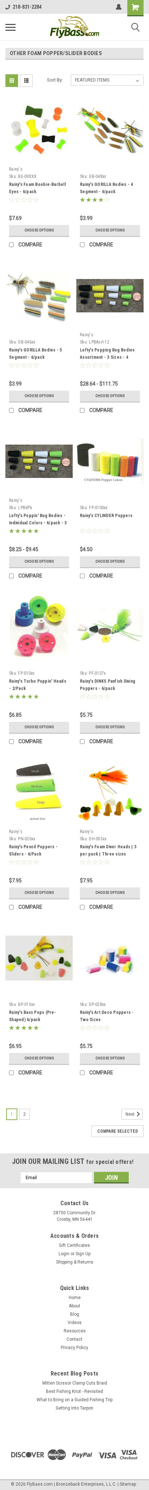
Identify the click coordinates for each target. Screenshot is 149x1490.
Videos (75, 1322)
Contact (74, 1339)
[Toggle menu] (10, 27)
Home (75, 1297)
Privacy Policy (74, 1347)
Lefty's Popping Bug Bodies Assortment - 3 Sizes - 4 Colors (107, 357)
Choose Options (39, 230)
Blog (74, 1314)
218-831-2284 (27, 7)
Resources (75, 1330)
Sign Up (83, 1253)
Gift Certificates (74, 1245)
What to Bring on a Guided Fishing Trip (74, 1399)
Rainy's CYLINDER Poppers (106, 515)
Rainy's (15, 169)
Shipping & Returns (74, 1262)
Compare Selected (117, 1131)
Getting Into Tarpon (74, 1408)
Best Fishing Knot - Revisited (74, 1391)
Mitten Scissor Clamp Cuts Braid (74, 1383)
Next (130, 1114)
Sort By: (55, 80)
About (74, 1305)
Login (64, 1253)
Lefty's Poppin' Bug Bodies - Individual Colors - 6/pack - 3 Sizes (38, 523)
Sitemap (128, 1484)
